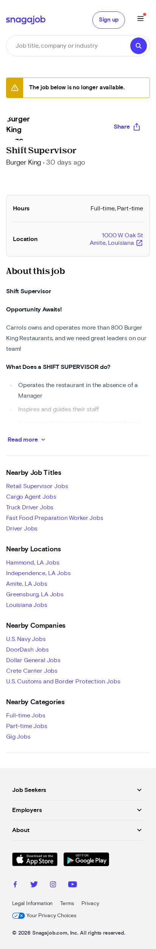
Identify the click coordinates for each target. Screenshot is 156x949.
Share (122, 127)
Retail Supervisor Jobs (37, 486)
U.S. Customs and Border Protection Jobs (63, 681)
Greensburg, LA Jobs (35, 594)
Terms (67, 903)
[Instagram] (53, 885)
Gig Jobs (18, 737)
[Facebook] (15, 885)
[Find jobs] (138, 45)
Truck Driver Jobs (29, 507)
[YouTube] (72, 885)
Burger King (23, 162)
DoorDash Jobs (27, 650)
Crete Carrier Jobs (32, 671)
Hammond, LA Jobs (32, 563)
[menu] (140, 20)
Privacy (90, 903)
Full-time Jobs (25, 716)
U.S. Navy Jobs (26, 639)
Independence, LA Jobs (38, 573)
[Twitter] (34, 885)
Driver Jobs (21, 529)
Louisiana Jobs (26, 605)
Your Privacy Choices (51, 915)
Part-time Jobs (26, 726)
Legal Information (32, 903)
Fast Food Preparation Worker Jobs (54, 518)
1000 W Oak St (116, 239)
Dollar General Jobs (33, 660)
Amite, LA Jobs (26, 584)
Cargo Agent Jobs (31, 497)
